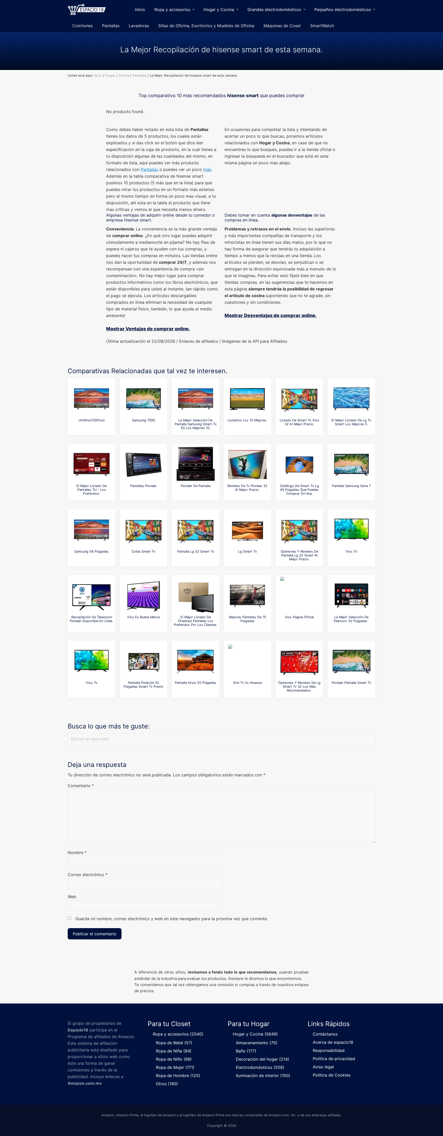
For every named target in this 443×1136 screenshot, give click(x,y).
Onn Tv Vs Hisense (247, 683)
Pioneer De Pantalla (195, 486)
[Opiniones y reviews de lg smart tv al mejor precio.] (247, 530)
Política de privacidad (334, 1058)
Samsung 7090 (143, 420)
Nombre (77, 852)
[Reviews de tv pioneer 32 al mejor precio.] (247, 464)
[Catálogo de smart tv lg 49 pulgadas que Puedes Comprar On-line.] (299, 464)
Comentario (81, 785)
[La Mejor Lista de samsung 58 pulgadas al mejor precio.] (91, 530)
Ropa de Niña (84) (174, 1050)
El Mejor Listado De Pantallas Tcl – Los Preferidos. (91, 490)
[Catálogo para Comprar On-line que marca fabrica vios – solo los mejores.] (143, 596)
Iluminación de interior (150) (263, 1075)
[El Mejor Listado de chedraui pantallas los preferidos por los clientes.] (195, 596)
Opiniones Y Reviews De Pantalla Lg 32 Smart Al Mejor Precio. (299, 555)
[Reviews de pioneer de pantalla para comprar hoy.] (195, 464)
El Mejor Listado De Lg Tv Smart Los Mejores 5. (351, 422)
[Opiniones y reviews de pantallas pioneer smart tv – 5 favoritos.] (351, 661)
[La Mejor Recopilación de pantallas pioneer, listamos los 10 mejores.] (247, 399)
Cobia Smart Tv (143, 551)
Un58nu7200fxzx (91, 420)
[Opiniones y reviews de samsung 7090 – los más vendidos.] (143, 399)
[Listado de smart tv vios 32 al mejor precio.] (299, 399)
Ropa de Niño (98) (174, 1059)
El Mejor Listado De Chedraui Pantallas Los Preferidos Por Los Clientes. (195, 621)
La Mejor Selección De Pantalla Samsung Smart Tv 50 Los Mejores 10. (196, 424)
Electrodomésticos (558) (260, 1067)
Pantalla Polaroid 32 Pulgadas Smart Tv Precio (143, 684)
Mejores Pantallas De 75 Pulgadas (247, 619)
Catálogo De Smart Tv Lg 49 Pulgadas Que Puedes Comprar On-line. (299, 490)
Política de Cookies (331, 1075)
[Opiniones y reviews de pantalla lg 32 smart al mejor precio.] (299, 530)
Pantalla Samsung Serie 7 (351, 486)
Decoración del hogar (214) (262, 1059)
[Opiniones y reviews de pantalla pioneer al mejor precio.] (143, 464)
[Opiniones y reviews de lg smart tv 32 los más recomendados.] (299, 661)
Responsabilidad (329, 1050)
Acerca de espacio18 (333, 1042)
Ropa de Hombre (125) (178, 1075)
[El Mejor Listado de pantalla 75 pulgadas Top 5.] (247, 596)
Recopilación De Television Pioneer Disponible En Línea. (91, 619)
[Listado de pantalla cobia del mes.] (143, 530)
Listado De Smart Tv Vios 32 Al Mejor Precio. (299, 422)
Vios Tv (351, 551)
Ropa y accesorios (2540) (178, 1034)
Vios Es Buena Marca (143, 617)
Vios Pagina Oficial (299, 617)
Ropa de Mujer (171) (175, 1067)
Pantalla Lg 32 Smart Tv (195, 551)
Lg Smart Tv (247, 551)
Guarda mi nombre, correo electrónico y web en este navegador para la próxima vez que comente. (171, 918)
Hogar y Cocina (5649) (255, 1034)
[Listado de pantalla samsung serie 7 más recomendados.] (351, 464)
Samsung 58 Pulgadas (91, 551)
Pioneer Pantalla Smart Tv (351, 683)
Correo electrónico (88, 874)
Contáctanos (325, 1034)
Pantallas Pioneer (143, 486)
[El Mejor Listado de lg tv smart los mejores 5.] (351, 399)
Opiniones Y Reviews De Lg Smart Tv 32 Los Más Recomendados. (299, 687)
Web (72, 896)
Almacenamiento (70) (256, 1042)
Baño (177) (246, 1050)
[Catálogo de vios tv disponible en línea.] (91, 661)
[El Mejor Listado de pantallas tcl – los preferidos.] (91, 464)
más (207, 169)
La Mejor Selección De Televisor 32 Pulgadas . (351, 619)
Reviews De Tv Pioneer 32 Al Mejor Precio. (247, 488)
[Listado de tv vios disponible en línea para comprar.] (299, 596)
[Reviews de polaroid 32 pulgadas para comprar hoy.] (143, 661)
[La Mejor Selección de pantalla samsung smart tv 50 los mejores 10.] (195, 399)
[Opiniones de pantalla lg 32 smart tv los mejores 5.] (195, 530)
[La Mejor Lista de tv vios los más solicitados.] (351, 530)
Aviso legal (323, 1066)
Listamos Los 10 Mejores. (247, 420)
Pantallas (149, 169)
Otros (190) (167, 1083)
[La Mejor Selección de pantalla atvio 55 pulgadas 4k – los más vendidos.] (195, 661)
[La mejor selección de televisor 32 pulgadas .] (351, 596)
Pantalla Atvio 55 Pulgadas (195, 683)
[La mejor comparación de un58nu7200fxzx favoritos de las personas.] (91, 399)
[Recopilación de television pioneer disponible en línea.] (91, 596)
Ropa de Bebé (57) (174, 1042)
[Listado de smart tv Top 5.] (247, 661)
